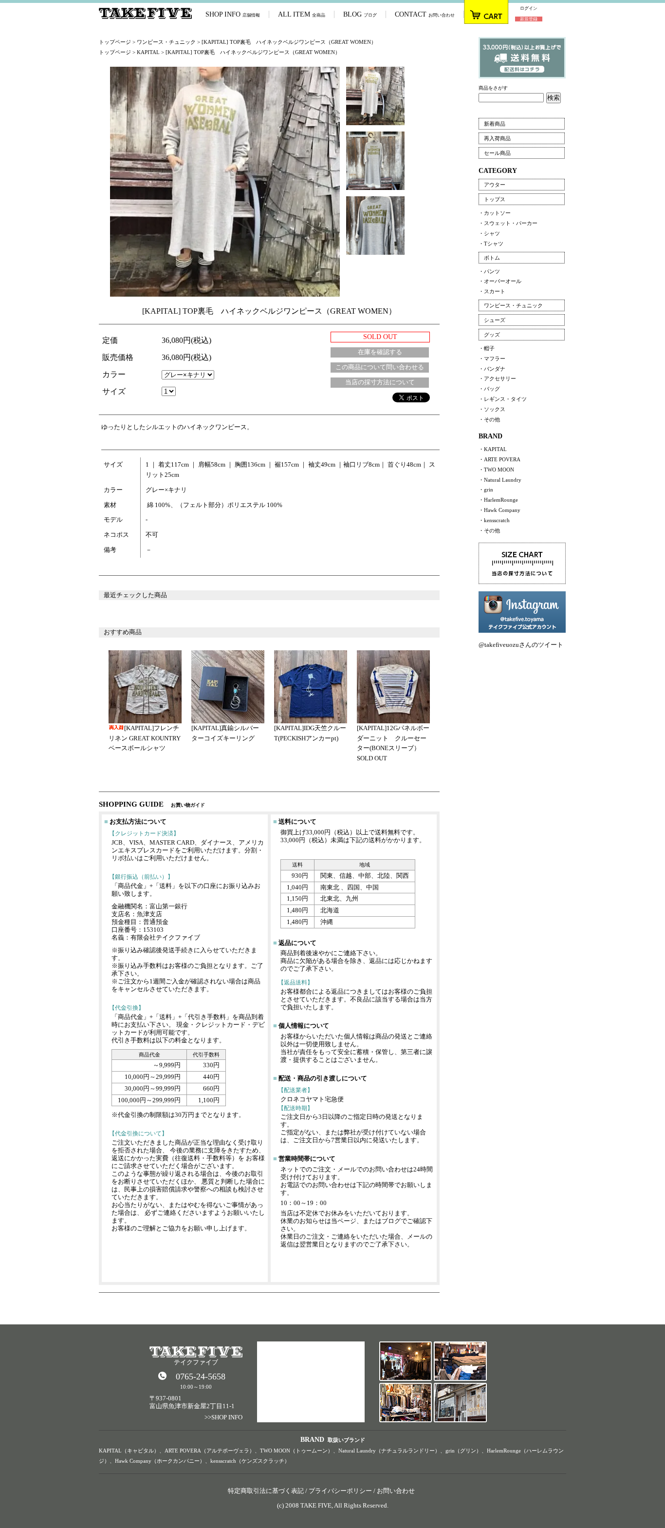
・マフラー (492, 358)
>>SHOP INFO (223, 1417)
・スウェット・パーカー (508, 223)
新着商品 (494, 124)
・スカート (492, 291)
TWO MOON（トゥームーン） (296, 1450)
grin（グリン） (463, 1450)
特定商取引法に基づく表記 (266, 1490)
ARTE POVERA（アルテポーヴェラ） (210, 1450)
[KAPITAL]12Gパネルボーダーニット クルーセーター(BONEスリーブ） (393, 738)
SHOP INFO (232, 14)
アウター (494, 185)
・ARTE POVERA (499, 459)
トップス (494, 199)
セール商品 (497, 153)
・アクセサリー (497, 378)
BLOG (360, 14)
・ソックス (492, 409)
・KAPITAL (493, 449)
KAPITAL (148, 52)
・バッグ (489, 389)
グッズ (492, 335)
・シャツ (489, 233)
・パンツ (489, 271)
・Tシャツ (491, 243)
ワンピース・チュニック (166, 42)
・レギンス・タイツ (503, 399)
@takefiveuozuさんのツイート (521, 644)
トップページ (115, 42)
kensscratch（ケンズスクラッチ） (250, 1461)
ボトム (492, 258)
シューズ (494, 320)
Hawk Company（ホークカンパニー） (160, 1461)
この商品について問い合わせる (379, 367)
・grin (486, 489)
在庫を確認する (380, 352)
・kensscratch (494, 520)
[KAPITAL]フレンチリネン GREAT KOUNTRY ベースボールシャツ (145, 738)
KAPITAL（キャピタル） (129, 1450)
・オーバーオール (500, 281)
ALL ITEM (301, 14)
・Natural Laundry (500, 480)
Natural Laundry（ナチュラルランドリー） (389, 1450)
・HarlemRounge (498, 500)
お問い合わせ (396, 1490)
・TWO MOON (496, 469)
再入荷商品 (497, 138)
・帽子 (487, 348)
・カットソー (495, 213)
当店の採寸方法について (380, 382)
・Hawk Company (499, 510)
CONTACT (425, 14)
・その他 (489, 419)
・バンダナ (492, 369)
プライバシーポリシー (340, 1490)
